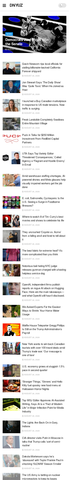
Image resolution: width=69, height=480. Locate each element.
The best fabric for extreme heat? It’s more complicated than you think (42, 252)
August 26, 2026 (15, 49)
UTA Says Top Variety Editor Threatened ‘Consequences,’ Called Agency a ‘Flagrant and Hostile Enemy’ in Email (43, 158)
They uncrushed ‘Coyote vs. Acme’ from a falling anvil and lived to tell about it (43, 235)
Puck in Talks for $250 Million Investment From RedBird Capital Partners (40, 138)
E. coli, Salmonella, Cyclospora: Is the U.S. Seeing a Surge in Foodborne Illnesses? (43, 201)
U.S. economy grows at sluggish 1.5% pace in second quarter (43, 368)
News (9, 34)
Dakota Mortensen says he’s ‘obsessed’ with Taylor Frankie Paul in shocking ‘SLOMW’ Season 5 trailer (42, 460)
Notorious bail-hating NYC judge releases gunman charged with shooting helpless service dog (44, 269)
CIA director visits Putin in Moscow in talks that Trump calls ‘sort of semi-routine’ (42, 441)
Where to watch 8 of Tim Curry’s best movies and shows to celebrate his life (43, 218)
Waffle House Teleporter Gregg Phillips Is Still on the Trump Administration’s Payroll (43, 329)
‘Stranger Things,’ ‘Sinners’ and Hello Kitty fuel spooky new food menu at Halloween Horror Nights (42, 385)
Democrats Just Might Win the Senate (26, 41)
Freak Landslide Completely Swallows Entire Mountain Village (43, 121)
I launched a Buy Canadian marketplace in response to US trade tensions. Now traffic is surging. (44, 104)
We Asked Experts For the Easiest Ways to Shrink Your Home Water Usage (41, 310)
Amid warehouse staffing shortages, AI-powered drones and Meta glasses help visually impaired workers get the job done (44, 181)
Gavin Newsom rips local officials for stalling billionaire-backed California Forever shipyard (42, 67)
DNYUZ (16, 5)
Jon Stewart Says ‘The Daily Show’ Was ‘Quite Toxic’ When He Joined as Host (43, 85)
